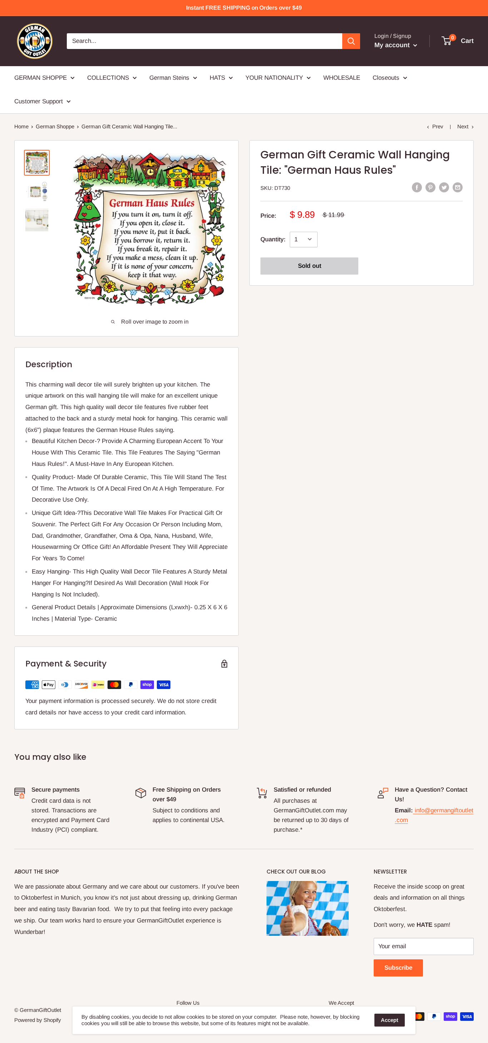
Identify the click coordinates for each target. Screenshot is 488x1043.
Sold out (309, 265)
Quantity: (272, 239)
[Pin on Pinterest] (430, 187)
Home (21, 126)
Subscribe (398, 967)
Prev (437, 126)
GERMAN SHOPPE (40, 77)
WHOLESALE (341, 77)
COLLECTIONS (108, 77)
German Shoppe (55, 126)
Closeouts (386, 77)
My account (393, 45)
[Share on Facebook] (417, 187)
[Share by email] (458, 187)
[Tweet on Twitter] (444, 187)
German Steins (169, 77)
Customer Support (38, 101)
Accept (389, 1020)
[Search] (351, 41)
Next (462, 126)
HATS (217, 77)
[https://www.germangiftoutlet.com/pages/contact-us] (414, 810)
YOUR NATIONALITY (274, 77)
